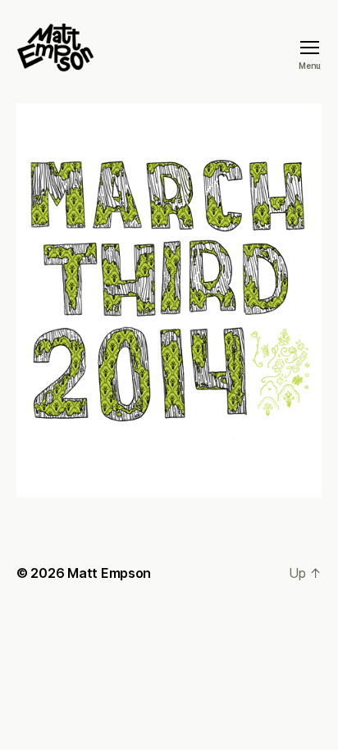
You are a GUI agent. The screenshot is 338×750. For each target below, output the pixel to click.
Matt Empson (109, 573)
